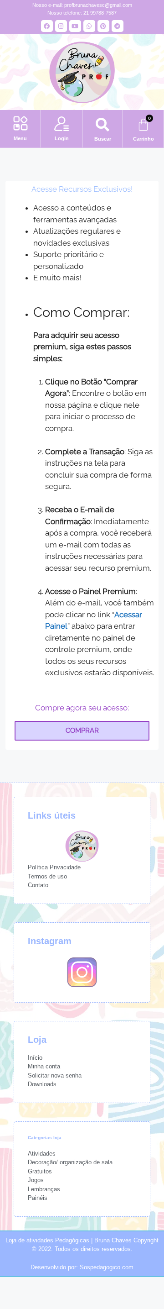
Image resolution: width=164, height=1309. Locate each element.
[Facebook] (47, 26)
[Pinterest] (103, 26)
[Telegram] (117, 26)
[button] (20, 124)
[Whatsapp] (89, 26)
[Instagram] (61, 26)
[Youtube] (75, 26)
